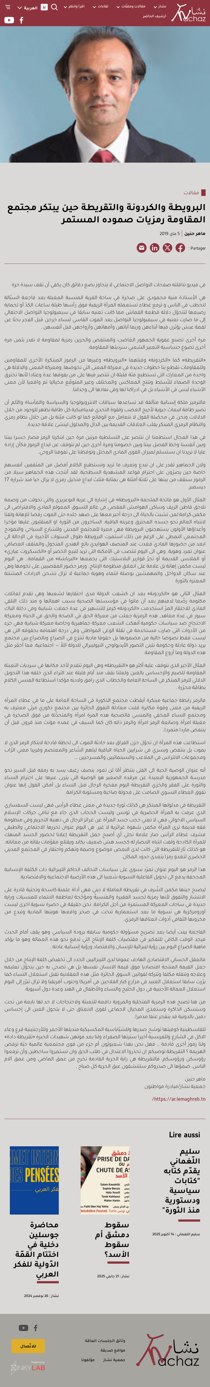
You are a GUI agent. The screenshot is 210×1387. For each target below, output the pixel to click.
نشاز (162, 6)
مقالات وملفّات (133, 6)
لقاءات (103, 6)
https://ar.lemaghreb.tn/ (179, 1099)
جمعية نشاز (114, 1359)
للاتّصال (28, 1346)
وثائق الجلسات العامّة (105, 1340)
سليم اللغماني (188, 1234)
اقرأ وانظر (76, 6)
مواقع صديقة (113, 1350)
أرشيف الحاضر (154, 16)
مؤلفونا (88, 1359)
